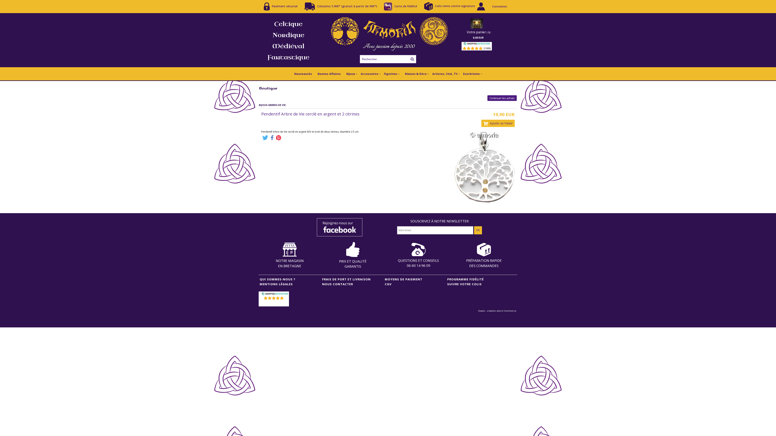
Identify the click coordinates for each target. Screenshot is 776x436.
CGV (388, 284)
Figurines (390, 74)
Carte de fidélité (405, 6)
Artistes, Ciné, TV (445, 74)
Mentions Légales (276, 284)
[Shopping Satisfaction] (477, 44)
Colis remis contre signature (455, 6)
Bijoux (350, 74)
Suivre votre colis (464, 284)
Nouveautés (303, 74)
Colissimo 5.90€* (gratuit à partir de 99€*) (347, 6)
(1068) (487, 48)
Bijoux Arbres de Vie (272, 105)
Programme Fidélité (465, 279)
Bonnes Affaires (329, 74)
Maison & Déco (416, 74)
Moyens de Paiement (403, 279)
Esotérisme (471, 74)
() (274, 303)
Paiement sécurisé (284, 6)
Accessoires (369, 74)
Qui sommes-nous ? (277, 279)
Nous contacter (337, 284)
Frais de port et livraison (346, 279)
